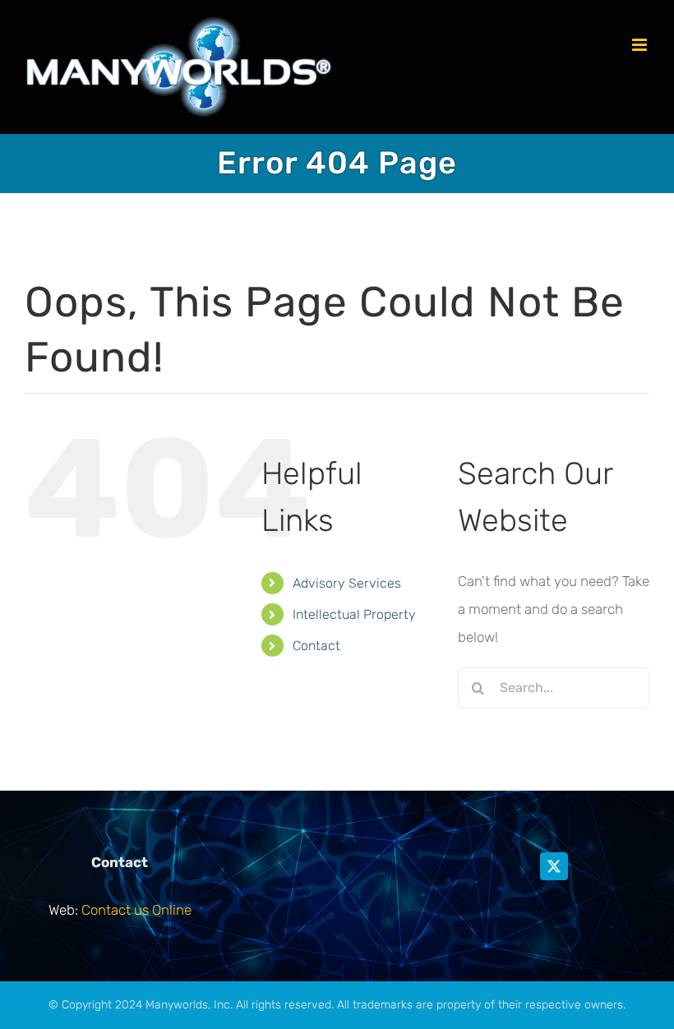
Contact (316, 645)
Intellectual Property (354, 614)
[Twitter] (554, 866)
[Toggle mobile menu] (640, 44)
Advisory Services (347, 583)
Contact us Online (136, 910)
